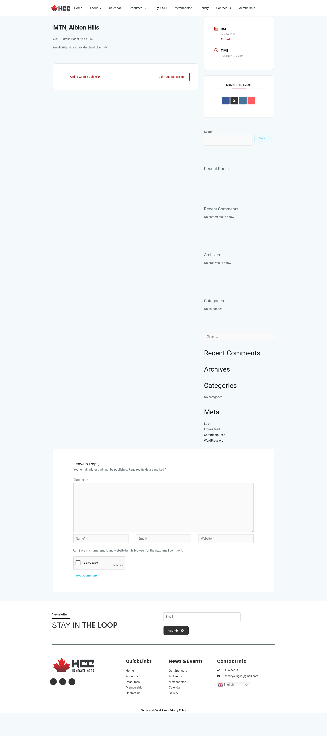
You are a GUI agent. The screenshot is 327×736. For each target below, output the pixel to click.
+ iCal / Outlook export (169, 77)
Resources (135, 8)
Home (78, 8)
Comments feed (214, 435)
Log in (208, 424)
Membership (246, 8)
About (94, 8)
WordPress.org (213, 440)
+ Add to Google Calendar (83, 77)
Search (208, 132)
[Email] (251, 100)
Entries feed (212, 429)
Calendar (115, 8)
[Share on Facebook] (226, 100)
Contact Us (223, 8)
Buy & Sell (160, 8)
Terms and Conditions (154, 710)
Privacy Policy (178, 710)
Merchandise (183, 8)
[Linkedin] (243, 100)
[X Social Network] (234, 100)
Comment (81, 480)
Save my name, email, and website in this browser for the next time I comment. (131, 550)
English (228, 684)
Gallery (204, 8)
